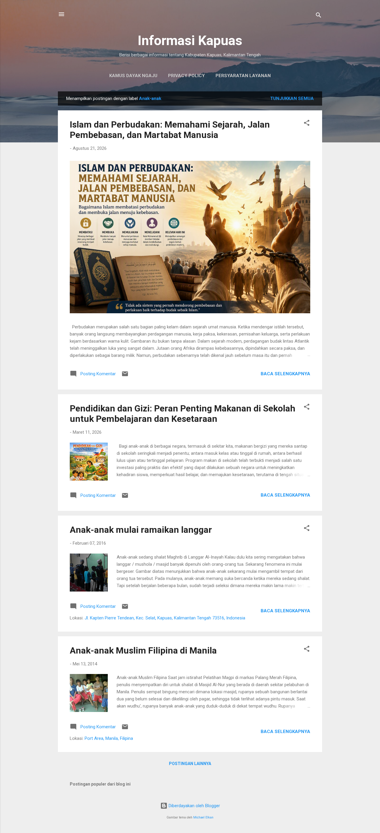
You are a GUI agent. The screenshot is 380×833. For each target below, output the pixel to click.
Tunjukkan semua (292, 98)
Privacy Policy (186, 75)
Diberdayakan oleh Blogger (193, 805)
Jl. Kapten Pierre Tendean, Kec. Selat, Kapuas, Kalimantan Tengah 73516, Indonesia (165, 618)
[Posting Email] (125, 376)
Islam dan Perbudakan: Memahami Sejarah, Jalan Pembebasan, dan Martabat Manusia (170, 129)
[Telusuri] (318, 16)
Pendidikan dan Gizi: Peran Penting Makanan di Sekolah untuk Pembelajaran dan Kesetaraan (182, 413)
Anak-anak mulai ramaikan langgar (141, 529)
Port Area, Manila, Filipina (109, 738)
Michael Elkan (203, 817)
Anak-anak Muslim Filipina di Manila (143, 650)
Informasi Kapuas (190, 40)
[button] (306, 123)
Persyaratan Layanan (243, 75)
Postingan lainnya (190, 763)
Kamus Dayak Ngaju (133, 75)
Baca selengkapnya (285, 373)
